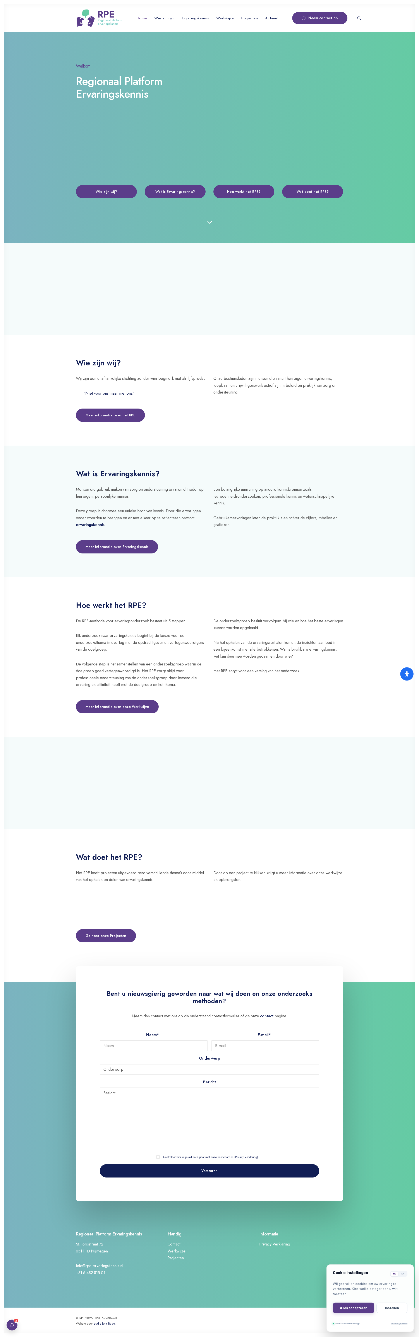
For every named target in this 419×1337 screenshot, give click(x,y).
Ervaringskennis (195, 18)
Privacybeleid (399, 1323)
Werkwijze (225, 18)
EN (402, 1274)
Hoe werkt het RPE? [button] (244, 191)
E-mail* (264, 1035)
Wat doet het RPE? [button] (313, 191)
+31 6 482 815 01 (90, 1273)
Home (141, 18)
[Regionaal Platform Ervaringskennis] (99, 18)
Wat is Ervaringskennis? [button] (175, 191)
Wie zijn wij (164, 18)
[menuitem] (141, 18)
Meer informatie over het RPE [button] (110, 415)
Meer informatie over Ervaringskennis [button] (117, 546)
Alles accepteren (353, 1308)
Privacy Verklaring (246, 1157)
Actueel (271, 18)
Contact (174, 1244)
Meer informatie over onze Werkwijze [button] (117, 706)
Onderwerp (209, 1058)
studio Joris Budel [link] (104, 1323)
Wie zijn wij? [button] (106, 191)
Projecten (249, 18)
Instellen (392, 1308)
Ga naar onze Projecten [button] (106, 935)
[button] (359, 18)
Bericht (209, 1082)
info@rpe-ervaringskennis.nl (99, 1266)
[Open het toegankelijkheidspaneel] (407, 674)
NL (394, 1274)
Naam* (152, 1035)
